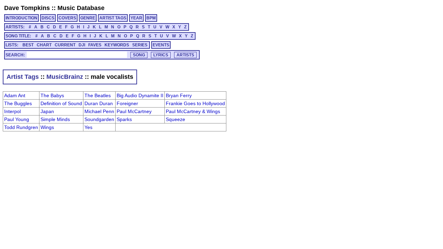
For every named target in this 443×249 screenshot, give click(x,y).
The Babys (52, 95)
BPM (151, 18)
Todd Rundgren (21, 127)
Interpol (12, 111)
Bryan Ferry (179, 95)
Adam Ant (14, 95)
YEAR (136, 18)
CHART (44, 45)
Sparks (124, 119)
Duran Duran (98, 103)
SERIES (139, 45)
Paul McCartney (134, 111)
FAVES (94, 45)
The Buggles (18, 103)
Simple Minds (55, 119)
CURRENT (65, 45)
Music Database (81, 7)
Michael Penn (99, 111)
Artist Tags (23, 76)
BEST (28, 45)
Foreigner (127, 103)
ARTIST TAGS (112, 18)
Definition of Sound (61, 103)
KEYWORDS (117, 45)
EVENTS (161, 45)
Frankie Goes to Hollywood (195, 103)
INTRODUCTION (21, 18)
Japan (47, 111)
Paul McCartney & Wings (193, 111)
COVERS (67, 18)
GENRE (87, 18)
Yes (88, 127)
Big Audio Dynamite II (140, 95)
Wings (47, 127)
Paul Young (16, 119)
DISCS (48, 18)
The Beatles (97, 95)
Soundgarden (99, 119)
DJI (82, 45)
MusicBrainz (64, 76)
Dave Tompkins (27, 7)
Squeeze (175, 119)
